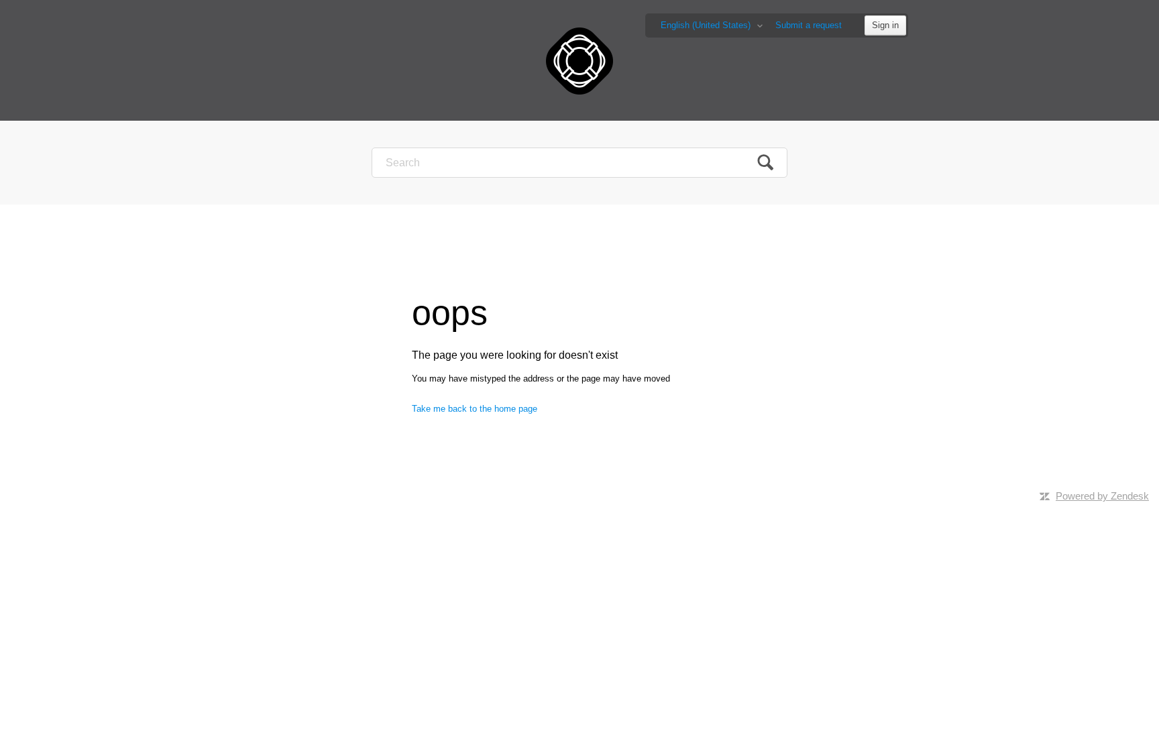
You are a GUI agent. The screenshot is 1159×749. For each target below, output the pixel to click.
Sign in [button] (885, 25)
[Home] (579, 60)
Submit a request (808, 25)
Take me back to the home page (474, 409)
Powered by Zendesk (1102, 496)
